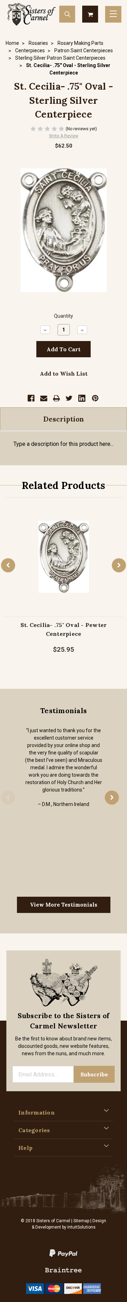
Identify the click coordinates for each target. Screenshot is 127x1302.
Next (119, 565)
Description (63, 419)
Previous (8, 565)
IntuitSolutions (81, 1227)
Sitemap (81, 1220)
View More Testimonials (63, 904)
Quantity (63, 316)
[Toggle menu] (113, 14)
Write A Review (63, 135)
